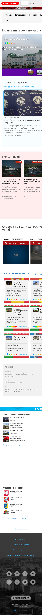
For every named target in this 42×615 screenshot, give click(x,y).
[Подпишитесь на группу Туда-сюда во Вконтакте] (25, 577)
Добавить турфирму (14, 555)
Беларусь (8, 86)
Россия (17, 86)
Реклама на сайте (21, 539)
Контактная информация (21, 545)
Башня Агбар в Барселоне (19, 284)
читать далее (23, 299)
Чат (7, 20)
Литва (33, 239)
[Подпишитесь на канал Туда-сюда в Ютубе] (33, 585)
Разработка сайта (22, 610)
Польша (6, 239)
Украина (25, 86)
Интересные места (16, 273)
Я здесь (31, 3)
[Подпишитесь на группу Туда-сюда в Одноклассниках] (33, 577)
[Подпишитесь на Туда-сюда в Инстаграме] (17, 585)
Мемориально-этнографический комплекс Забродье (20, 311)
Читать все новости (11, 445)
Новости (33, 15)
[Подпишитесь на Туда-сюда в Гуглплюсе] (9, 585)
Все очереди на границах (13, 518)
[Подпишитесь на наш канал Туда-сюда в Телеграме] (9, 577)
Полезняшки (20, 15)
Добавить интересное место (21, 550)
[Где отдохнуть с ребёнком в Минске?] (21, 9)
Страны (8, 15)
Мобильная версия (22, 529)
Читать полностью (12, 54)
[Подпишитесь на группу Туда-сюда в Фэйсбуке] (17, 577)
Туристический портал (21, 606)
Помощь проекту (29, 555)
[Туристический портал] (10, 3)
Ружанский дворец (19, 338)
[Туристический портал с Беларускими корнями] (21, 598)
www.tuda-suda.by (24, 604)
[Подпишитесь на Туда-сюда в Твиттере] (25, 585)
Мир (32, 86)
